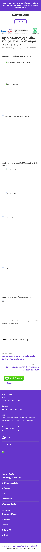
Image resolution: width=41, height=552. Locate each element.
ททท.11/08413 (10, 428)
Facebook (7, 445)
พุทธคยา (5, 525)
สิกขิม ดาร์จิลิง (7, 530)
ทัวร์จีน (4, 494)
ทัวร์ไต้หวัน (6, 519)
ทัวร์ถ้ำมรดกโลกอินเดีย (10, 483)
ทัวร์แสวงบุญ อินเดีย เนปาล (11, 478)
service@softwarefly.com (12, 400)
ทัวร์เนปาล (5, 535)
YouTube (8, 438)
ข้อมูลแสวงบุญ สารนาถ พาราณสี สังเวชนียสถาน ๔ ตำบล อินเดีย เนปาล (18, 356)
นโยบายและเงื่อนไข (9, 504)
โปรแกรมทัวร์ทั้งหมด (9, 514)
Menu (21, 22)
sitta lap (17, 48)
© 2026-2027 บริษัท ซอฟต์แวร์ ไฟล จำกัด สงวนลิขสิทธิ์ (19, 546)
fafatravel (20, 15)
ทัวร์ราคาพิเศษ (7, 499)
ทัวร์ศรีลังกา (6, 488)
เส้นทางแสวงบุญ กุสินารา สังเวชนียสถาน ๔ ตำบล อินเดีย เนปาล (22, 367)
